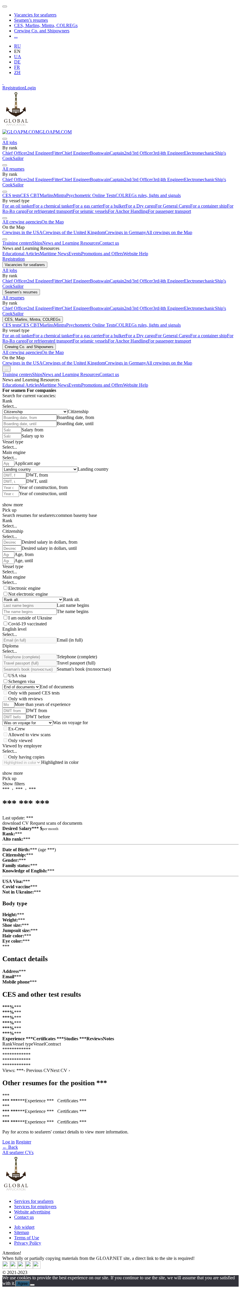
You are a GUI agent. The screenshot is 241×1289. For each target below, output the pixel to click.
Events (74, 253)
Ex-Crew (16, 728)
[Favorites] (3, 82)
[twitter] (6, 1267)
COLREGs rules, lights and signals (148, 195)
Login (30, 87)
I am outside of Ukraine (30, 617)
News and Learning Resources (70, 243)
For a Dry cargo (140, 205)
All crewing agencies (21, 221)
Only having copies (26, 756)
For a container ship (208, 205)
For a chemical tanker (53, 205)
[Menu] (4, 6)
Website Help (135, 253)
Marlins (47, 195)
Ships (37, 243)
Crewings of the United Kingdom (74, 232)
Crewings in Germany (125, 232)
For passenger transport (169, 211)
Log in (8, 1141)
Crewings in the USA (22, 232)
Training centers (17, 243)
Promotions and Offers (102, 253)
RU (17, 46)
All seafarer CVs (18, 1152)
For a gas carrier (88, 205)
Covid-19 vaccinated (27, 623)
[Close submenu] (4, 139)
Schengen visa (21, 681)
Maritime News (54, 253)
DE (17, 61)
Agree (23, 1283)
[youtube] (14, 1267)
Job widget (24, 1227)
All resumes (13, 168)
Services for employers (35, 1206)
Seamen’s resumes (31, 20)
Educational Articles (21, 253)
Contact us (109, 243)
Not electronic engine (28, 594)
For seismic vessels (90, 211)
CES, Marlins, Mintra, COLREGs (46, 25)
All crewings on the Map (169, 232)
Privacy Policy (27, 1242)
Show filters (13, 783)
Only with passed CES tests (34, 692)
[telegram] (29, 1267)
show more (12, 504)
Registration (13, 87)
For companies (41, 390)
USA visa (17, 675)
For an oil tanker (17, 205)
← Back (10, 1147)
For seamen (14, 390)
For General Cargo (172, 205)
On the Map (52, 221)
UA (17, 56)
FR (17, 67)
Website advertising (32, 1211)
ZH (17, 72)
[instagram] (21, 1267)
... (16, 36)
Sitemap (21, 1232)
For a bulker (114, 205)
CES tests (11, 195)
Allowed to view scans (29, 734)
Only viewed (20, 740)
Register (23, 1141)
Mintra (60, 195)
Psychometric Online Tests (91, 195)
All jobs (9, 142)
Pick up (9, 509)
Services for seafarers (33, 1201)
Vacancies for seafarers (35, 14)
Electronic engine (24, 588)
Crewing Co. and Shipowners (41, 30)
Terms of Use (26, 1237)
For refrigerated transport (49, 211)
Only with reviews (25, 698)
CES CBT (30, 195)
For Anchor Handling (128, 211)
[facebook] (37, 1267)
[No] (32, 1285)
